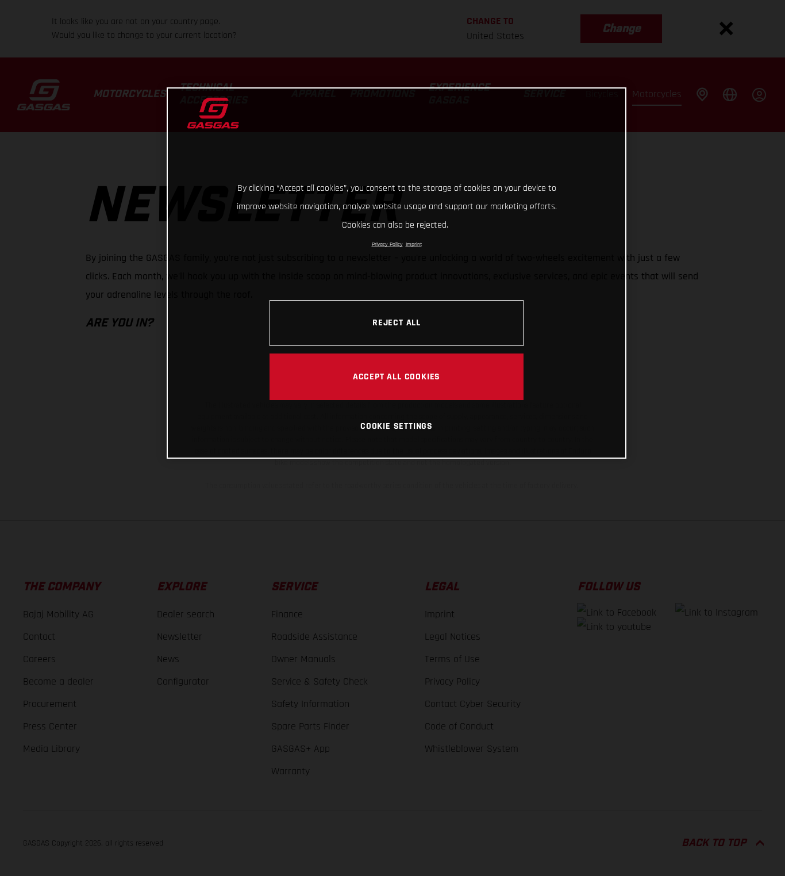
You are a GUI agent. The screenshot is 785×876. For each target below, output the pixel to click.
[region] (396, 272)
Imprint (414, 244)
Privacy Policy (387, 244)
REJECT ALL (396, 322)
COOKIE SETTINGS (396, 426)
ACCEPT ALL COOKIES (396, 376)
